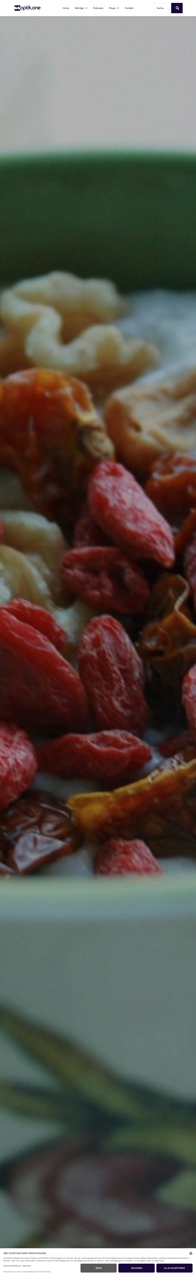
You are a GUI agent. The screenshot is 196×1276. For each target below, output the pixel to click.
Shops (112, 8)
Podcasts (98, 8)
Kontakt (129, 8)
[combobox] (162, 8)
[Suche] (177, 8)
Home (66, 8)
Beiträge (79, 8)
